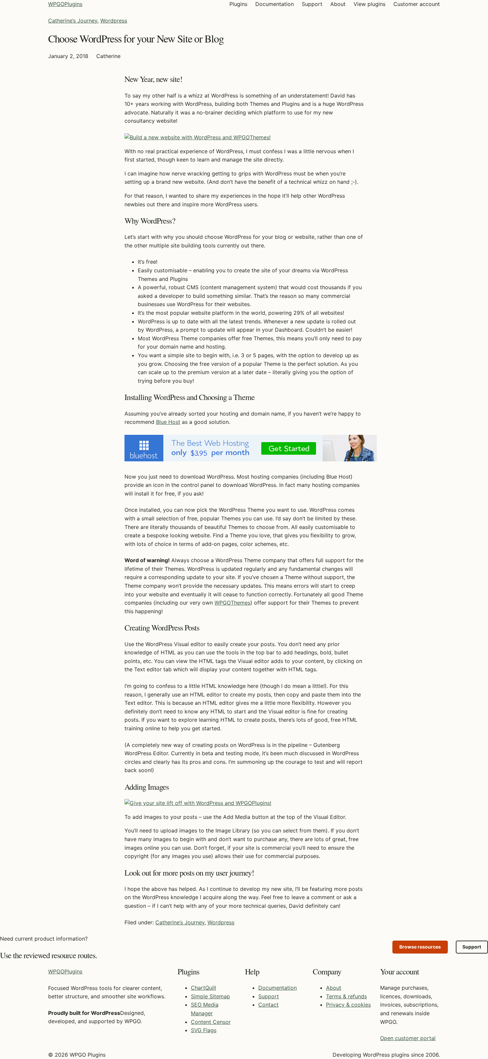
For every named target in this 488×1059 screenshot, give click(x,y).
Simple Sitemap (210, 996)
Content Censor (211, 1022)
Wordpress (113, 20)
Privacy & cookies (348, 1004)
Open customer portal (408, 1038)
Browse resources (420, 947)
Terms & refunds (346, 996)
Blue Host (168, 422)
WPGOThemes (232, 602)
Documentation (277, 987)
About (333, 987)
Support (471, 947)
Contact (268, 1004)
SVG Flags (203, 1030)
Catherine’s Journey (72, 20)
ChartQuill (203, 987)
